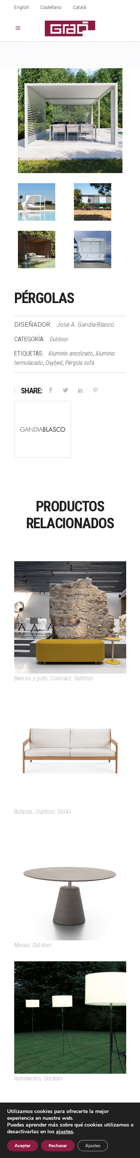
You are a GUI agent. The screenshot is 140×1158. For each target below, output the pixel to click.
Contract (60, 678)
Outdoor (59, 339)
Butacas (23, 811)
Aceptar (23, 1146)
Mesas (22, 945)
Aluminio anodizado (71, 353)
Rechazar (58, 1146)
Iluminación (27, 1078)
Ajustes (92, 1146)
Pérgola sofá (79, 362)
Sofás (64, 811)
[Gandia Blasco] (42, 430)
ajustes (64, 1131)
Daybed (54, 362)
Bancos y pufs (31, 678)
